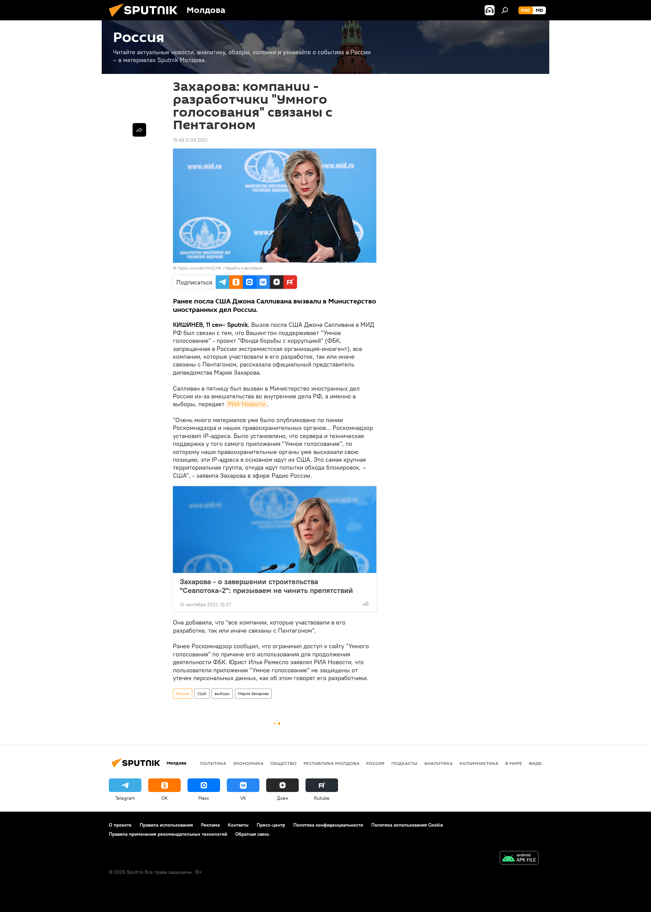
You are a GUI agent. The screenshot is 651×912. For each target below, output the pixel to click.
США (201, 693)
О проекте (120, 825)
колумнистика (478, 763)
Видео (537, 763)
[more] (366, 604)
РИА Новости (246, 404)
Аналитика (438, 763)
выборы (222, 693)
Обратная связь (252, 834)
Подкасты (404, 763)
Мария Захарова (253, 693)
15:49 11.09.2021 (190, 140)
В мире (513, 763)
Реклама (210, 825)
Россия (182, 693)
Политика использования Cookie (407, 825)
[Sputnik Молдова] (145, 19)
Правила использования (166, 825)
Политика (213, 763)
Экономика (248, 763)
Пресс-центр (271, 825)
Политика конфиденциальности (328, 825)
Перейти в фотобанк (243, 268)
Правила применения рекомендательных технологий (168, 834)
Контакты (238, 825)
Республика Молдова (331, 763)
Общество (283, 763)
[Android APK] (519, 858)
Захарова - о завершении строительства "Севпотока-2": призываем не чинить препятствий (266, 586)
